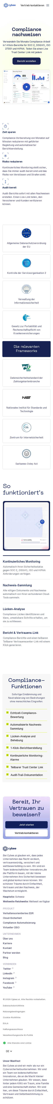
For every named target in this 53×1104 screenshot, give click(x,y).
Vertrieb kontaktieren (26, 833)
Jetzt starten (26, 825)
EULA (5, 1023)
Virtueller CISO (11, 927)
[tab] (26, 567)
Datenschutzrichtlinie (13, 1006)
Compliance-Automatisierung (19, 922)
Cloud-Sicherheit (12, 918)
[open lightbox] (26, 87)
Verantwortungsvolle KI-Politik (18, 1035)
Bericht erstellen (26, 61)
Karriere (7, 943)
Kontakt (7, 948)
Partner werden (11, 953)
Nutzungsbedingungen (14, 1011)
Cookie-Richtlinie (11, 1017)
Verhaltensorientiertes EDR (18, 913)
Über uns (8, 938)
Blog (5, 957)
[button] (48, 5)
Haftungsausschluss (13, 1029)
